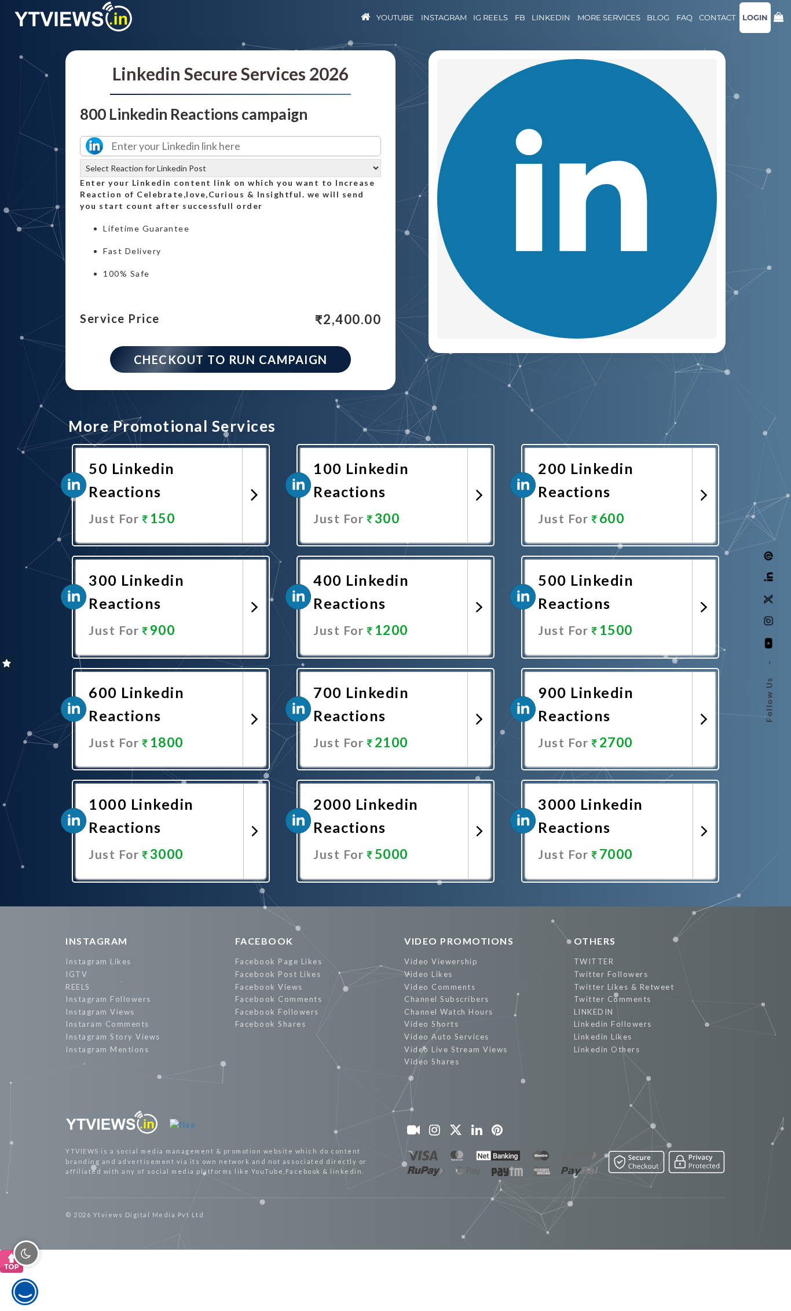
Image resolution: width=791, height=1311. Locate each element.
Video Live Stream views (456, 1049)
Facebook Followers (277, 1011)
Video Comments (439, 986)
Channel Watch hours (448, 1011)
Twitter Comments (612, 999)
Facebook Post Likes (278, 974)
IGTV (76, 974)
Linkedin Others (607, 1049)
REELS (77, 986)
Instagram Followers (108, 999)
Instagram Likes (98, 961)
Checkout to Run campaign (231, 359)
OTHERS (595, 940)
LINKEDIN (594, 1011)
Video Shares (431, 1061)
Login (755, 17)
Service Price (120, 319)
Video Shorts (431, 1024)
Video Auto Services (446, 1036)
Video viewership (441, 961)
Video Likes (428, 974)
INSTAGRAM (96, 940)
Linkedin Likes (603, 1036)
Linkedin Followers (613, 1024)
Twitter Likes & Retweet (624, 986)
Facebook (264, 940)
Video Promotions (459, 940)
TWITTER (594, 961)
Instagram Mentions (107, 1049)
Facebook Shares (270, 1024)
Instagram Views (100, 1011)
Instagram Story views (112, 1036)
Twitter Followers (611, 974)
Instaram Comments (107, 1024)
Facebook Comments (279, 999)
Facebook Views (269, 986)
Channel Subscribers (446, 999)
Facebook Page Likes (279, 961)
